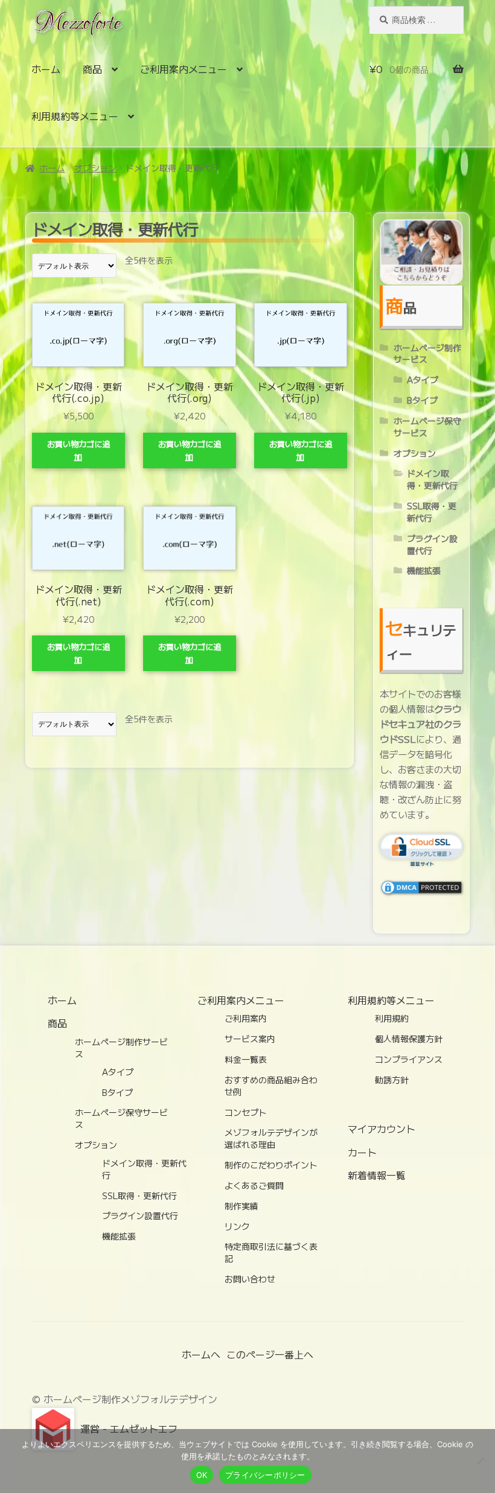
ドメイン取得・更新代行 (432, 479)
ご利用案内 (246, 1018)
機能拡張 (424, 570)
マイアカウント (381, 1128)
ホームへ (201, 1354)
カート (362, 1152)
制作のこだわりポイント (271, 1165)
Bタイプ (422, 400)
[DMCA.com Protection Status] (421, 887)
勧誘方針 (392, 1080)
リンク (237, 1226)
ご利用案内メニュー (183, 69)
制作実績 (241, 1206)
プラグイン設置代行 (432, 544)
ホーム (45, 69)
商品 (92, 69)
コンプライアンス (408, 1059)
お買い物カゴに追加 (78, 450)
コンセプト (246, 1112)
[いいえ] (480, 1461)
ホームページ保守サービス (427, 427)
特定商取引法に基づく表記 (271, 1252)
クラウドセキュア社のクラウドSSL (420, 723)
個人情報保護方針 (408, 1039)
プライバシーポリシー (265, 1475)
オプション (95, 168)
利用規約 (392, 1018)
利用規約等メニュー (74, 116)
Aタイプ (422, 380)
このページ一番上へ (269, 1354)
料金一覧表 (246, 1059)
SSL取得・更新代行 (431, 512)
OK (202, 1475)
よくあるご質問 (254, 1185)
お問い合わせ (250, 1279)
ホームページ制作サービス (427, 354)
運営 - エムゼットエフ (128, 1428)
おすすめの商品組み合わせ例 (271, 1086)
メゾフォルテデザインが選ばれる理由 (271, 1138)
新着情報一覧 (377, 1175)
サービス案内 (250, 1039)
